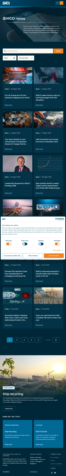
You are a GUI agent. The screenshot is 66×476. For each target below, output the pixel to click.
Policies (53, 460)
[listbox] (26, 58)
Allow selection (33, 255)
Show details (57, 250)
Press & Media (55, 457)
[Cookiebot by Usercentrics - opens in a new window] (56, 219)
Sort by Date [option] (23, 58)
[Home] (6, 3)
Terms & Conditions (56, 463)
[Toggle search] (57, 3)
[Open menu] (61, 3)
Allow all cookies (54, 255)
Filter (6, 58)
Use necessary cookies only (12, 255)
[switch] (24, 244)
